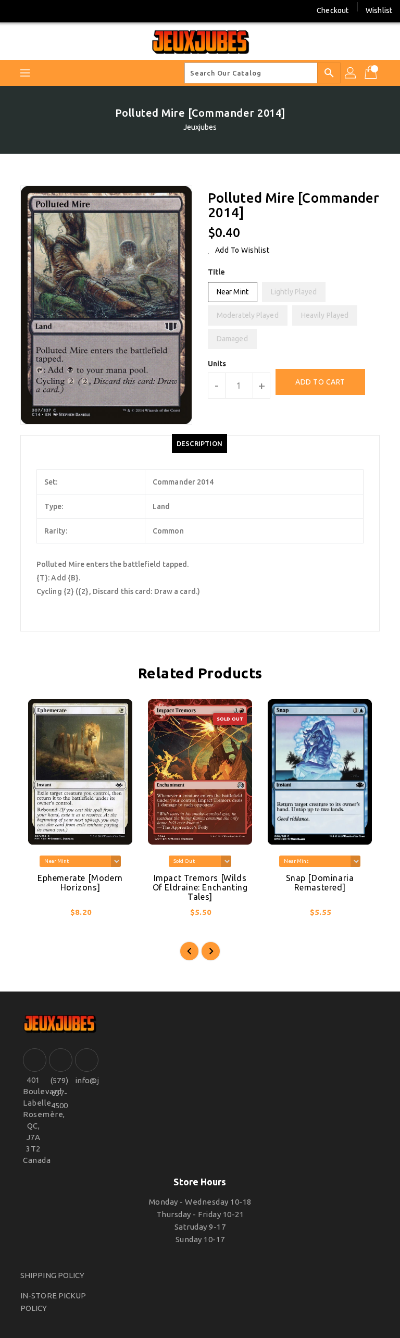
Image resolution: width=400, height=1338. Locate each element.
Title (217, 272)
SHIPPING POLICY (52, 1275)
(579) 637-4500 (59, 1093)
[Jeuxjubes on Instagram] (36, 10)
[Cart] (371, 73)
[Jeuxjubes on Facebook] (16, 10)
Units (217, 363)
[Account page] (351, 73)
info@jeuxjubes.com (85, 1080)
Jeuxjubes (200, 127)
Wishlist (379, 10)
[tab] (199, 443)
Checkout (332, 10)
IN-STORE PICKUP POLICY (53, 1301)
